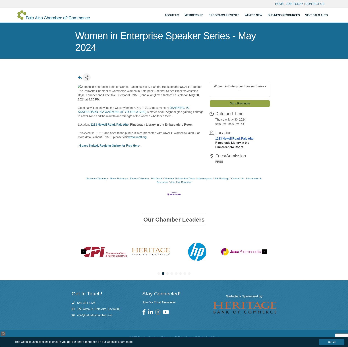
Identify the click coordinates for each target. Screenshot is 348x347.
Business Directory (97, 178)
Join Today (294, 3)
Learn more (125, 341)
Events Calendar (139, 178)
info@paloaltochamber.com (94, 315)
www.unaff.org (137, 137)
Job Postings (221, 178)
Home (279, 3)
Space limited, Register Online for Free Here (109, 145)
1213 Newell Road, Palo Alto (109, 124)
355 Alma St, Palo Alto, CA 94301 (99, 309)
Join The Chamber (181, 182)
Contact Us (314, 3)
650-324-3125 (86, 302)
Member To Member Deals (180, 178)
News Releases (119, 178)
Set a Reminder (240, 103)
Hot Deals (156, 178)
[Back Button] (80, 78)
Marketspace (204, 178)
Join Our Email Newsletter (159, 302)
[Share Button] (86, 77)
